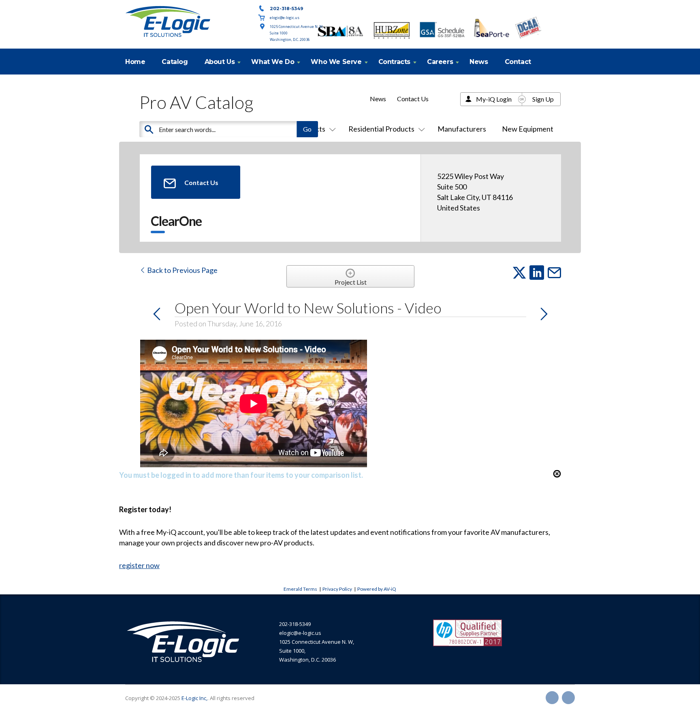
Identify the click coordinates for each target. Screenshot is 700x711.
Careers (440, 62)
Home (135, 62)
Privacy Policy (337, 589)
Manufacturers (462, 128)
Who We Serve (336, 62)
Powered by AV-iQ (376, 589)
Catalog (175, 62)
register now (139, 565)
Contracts (394, 62)
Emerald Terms (300, 589)
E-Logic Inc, (194, 698)
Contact (518, 62)
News (479, 62)
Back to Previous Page (182, 270)
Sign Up (543, 99)
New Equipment (527, 128)
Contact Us (413, 98)
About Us (220, 62)
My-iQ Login (494, 99)
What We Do (272, 62)
